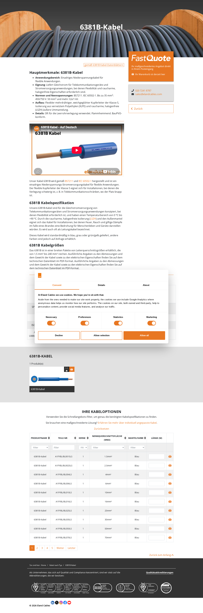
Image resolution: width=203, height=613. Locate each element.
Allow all (144, 335)
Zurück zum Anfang (160, 555)
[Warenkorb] (71, 369)
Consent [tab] (56, 285)
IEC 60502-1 (85, 181)
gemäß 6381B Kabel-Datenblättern (104, 65)
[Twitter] (57, 602)
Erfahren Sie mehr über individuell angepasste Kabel (127, 422)
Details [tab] (101, 285)
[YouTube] (69, 602)
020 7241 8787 (143, 90)
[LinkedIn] (52, 602)
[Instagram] (61, 602)
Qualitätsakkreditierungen (159, 572)
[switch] (85, 323)
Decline (59, 335)
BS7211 (69, 181)
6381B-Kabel (38, 389)
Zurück (138, 108)
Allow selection (102, 335)
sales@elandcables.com (148, 94)
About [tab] (146, 285)
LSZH (93, 218)
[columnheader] (40, 438)
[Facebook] (65, 602)
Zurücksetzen (101, 428)
